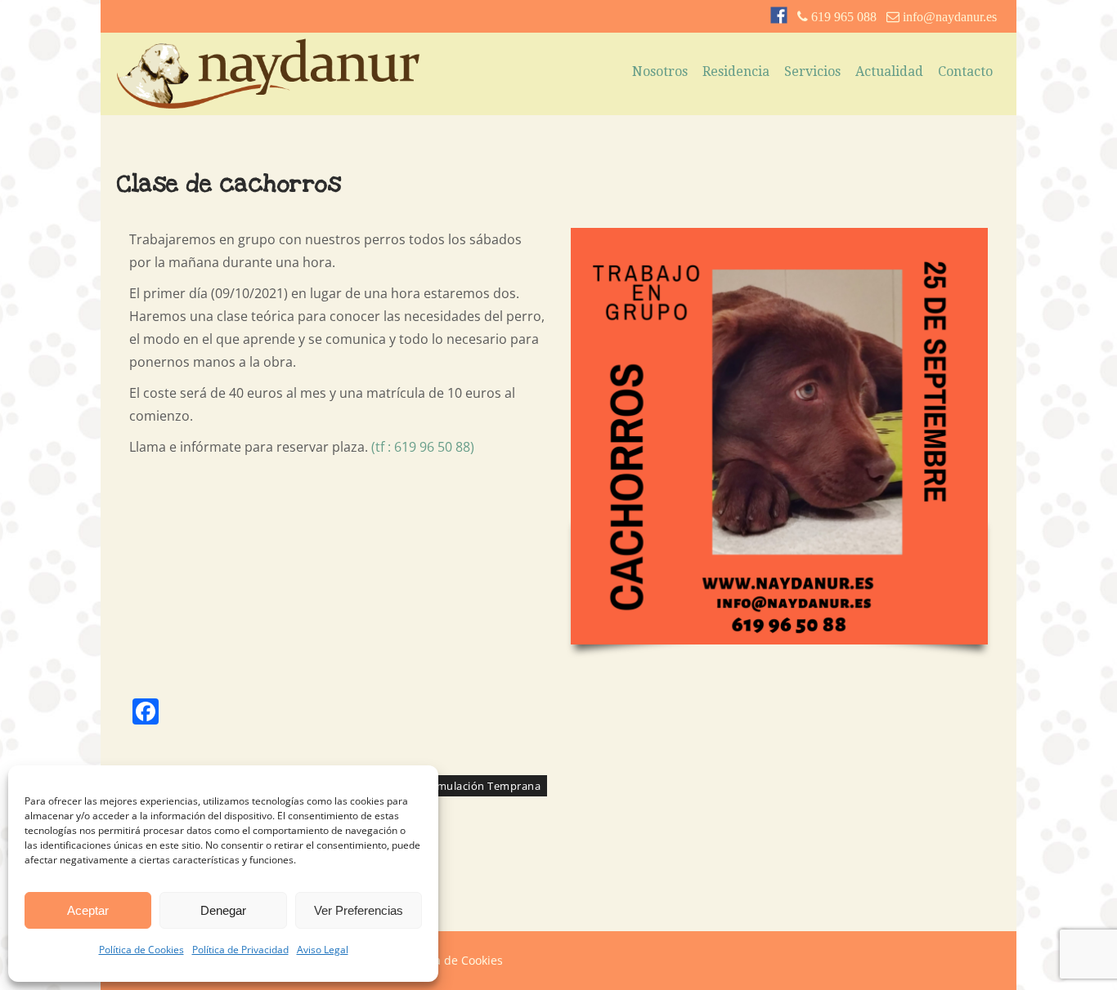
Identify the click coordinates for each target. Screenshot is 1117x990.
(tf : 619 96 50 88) (422, 447)
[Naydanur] (268, 104)
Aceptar (88, 910)
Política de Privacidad (240, 950)
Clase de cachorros (229, 183)
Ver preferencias (358, 910)
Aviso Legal (322, 950)
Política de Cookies (141, 950)
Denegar (223, 910)
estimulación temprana (479, 785)
